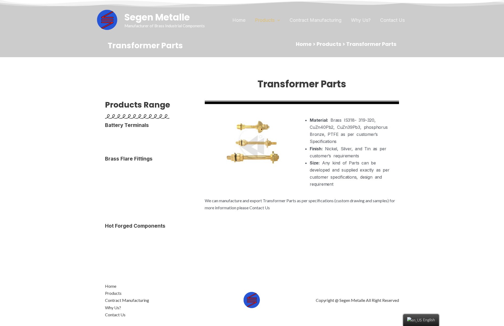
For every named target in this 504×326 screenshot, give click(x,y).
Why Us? (361, 20)
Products (265, 20)
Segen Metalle (157, 17)
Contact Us (392, 20)
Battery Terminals (127, 125)
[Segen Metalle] (107, 19)
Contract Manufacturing (316, 20)
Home (238, 20)
